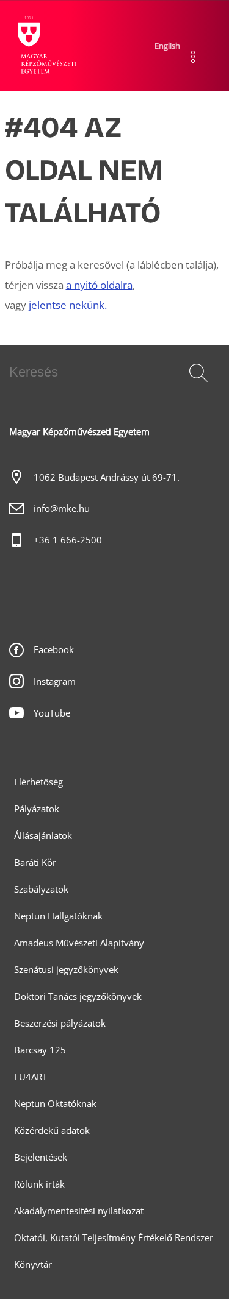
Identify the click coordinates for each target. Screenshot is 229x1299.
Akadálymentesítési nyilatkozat (79, 1211)
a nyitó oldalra (99, 285)
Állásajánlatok (43, 835)
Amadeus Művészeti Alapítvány (79, 942)
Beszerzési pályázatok (60, 1023)
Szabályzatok (41, 889)
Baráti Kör (35, 862)
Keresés (197, 387)
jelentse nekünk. (68, 305)
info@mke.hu (62, 508)
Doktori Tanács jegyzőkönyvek (78, 996)
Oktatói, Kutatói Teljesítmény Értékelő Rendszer (113, 1237)
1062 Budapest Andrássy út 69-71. (107, 477)
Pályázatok (36, 808)
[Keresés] (198, 373)
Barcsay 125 (40, 1050)
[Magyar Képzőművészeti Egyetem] (45, 45)
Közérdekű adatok (52, 1130)
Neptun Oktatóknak (55, 1103)
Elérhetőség (38, 782)
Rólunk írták (39, 1184)
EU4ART (30, 1077)
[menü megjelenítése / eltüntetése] (193, 56)
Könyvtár (33, 1264)
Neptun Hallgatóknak (58, 916)
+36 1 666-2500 (68, 540)
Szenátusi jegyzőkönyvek (66, 969)
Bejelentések (40, 1157)
